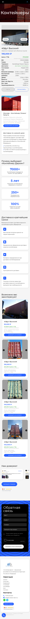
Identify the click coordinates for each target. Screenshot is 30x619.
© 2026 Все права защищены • (7, 613)
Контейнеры (6, 586)
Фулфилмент (6, 583)
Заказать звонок (8, 604)
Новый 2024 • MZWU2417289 (10, 371)
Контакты (5, 589)
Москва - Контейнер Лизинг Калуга (11, 329)
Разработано (18, 613)
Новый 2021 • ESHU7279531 (9, 411)
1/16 (15, 317)
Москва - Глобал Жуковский (9, 369)
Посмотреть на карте (11, 125)
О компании (6, 584)
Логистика (5, 581)
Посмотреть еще (21, 90)
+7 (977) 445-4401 (9, 595)
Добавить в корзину (15, 335)
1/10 (15, 397)
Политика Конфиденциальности (8, 614)
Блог (4, 588)
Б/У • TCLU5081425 (7, 331)
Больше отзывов (9, 484)
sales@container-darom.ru (11, 597)
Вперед (24, 39)
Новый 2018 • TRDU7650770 (9, 451)
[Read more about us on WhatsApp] (4, 600)
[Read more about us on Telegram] (7, 600)
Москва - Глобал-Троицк (9, 450)
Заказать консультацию (13, 546)
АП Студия (20, 613)
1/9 (15, 437)
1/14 (15, 357)
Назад (5, 39)
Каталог (5, 579)
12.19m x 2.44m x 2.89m (8, 332)
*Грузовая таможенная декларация (21, 58)
